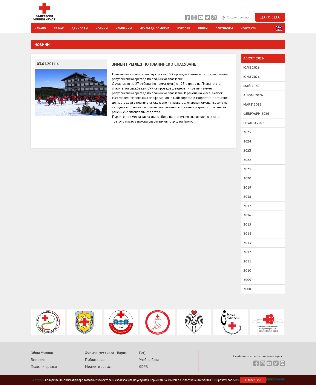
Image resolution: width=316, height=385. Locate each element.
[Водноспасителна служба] (121, 334)
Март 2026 (252, 104)
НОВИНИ (102, 28)
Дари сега (270, 17)
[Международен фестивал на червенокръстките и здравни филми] (267, 334)
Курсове (183, 28)
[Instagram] (194, 17)
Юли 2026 (251, 67)
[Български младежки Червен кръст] (48, 334)
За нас (59, 28)
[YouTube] (200, 17)
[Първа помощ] (157, 334)
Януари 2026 (253, 123)
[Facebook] (187, 17)
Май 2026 (251, 86)
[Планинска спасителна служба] (84, 334)
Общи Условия (42, 352)
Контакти (248, 28)
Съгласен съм (253, 380)
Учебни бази (149, 359)
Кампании (124, 28)
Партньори (224, 28)
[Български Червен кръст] (44, 21)
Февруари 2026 (256, 113)
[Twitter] (207, 17)
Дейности (80, 28)
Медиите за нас (98, 366)
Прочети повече (226, 380)
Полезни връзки (44, 366)
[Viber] (214, 17)
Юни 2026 (251, 76)
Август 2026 (253, 58)
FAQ (142, 352)
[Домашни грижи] (194, 334)
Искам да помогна (154, 28)
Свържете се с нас (238, 17)
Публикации (94, 359)
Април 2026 (253, 95)
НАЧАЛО (40, 28)
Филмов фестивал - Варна (106, 352)
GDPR (143, 366)
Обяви (203, 28)
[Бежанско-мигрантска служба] (230, 334)
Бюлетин (38, 359)
